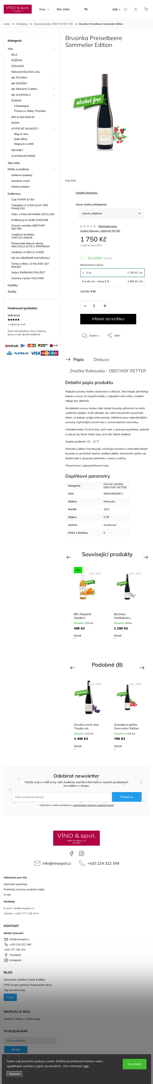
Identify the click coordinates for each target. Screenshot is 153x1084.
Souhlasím (134, 1064)
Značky (12, 291)
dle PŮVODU (19, 77)
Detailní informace (87, 192)
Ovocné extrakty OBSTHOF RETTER (28, 227)
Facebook (71, 853)
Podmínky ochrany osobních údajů (24, 889)
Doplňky (13, 285)
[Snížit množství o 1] (85, 306)
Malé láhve (20, 139)
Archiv (10, 997)
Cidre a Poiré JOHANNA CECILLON (32, 214)
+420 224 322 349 (103, 863)
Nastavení (14, 1073)
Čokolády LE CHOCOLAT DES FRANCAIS (29, 207)
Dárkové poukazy (21, 175)
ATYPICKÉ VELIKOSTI (24, 128)
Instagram (81, 853)
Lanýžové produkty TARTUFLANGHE (22, 236)
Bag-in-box (21, 134)
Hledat (16, 1049)
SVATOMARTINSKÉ (23, 156)
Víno (10, 48)
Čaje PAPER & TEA (23, 199)
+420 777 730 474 (14, 949)
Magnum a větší (24, 144)
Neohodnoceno (108, 226)
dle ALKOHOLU (20, 94)
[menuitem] (44, 9)
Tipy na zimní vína (14, 990)
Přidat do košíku (108, 319)
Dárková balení (20, 186)
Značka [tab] (100, 370)
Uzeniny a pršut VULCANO (27, 278)
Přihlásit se (126, 796)
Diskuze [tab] (101, 359)
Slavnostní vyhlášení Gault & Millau (24, 979)
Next (146, 557)
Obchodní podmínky (15, 884)
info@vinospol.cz (57, 863)
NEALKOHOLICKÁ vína (25, 71)
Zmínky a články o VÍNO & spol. (22, 1019)
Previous (69, 557)
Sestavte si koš (20, 181)
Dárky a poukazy (18, 169)
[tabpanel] (87, 602)
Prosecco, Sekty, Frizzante (30, 111)
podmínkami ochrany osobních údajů (93, 805)
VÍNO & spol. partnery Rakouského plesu (28, 985)
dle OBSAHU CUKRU (24, 89)
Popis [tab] (78, 359)
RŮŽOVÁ (16, 60)
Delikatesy (14, 193)
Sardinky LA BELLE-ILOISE (27, 252)
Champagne (21, 106)
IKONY (15, 122)
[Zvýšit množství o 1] (105, 306)
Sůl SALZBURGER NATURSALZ (30, 258)
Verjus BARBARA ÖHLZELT (28, 272)
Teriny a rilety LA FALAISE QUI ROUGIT (30, 265)
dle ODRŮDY (19, 83)
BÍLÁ (14, 54)
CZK (115, 9)
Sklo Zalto (14, 163)
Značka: (100, 230)
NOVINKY (17, 150)
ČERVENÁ (17, 66)
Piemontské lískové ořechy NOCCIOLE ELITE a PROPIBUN (30, 245)
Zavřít (137, 347)
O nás (7, 894)
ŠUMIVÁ (16, 100)
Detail (77, 635)
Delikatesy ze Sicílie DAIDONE (29, 220)
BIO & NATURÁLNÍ (23, 117)
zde (86, 1066)
